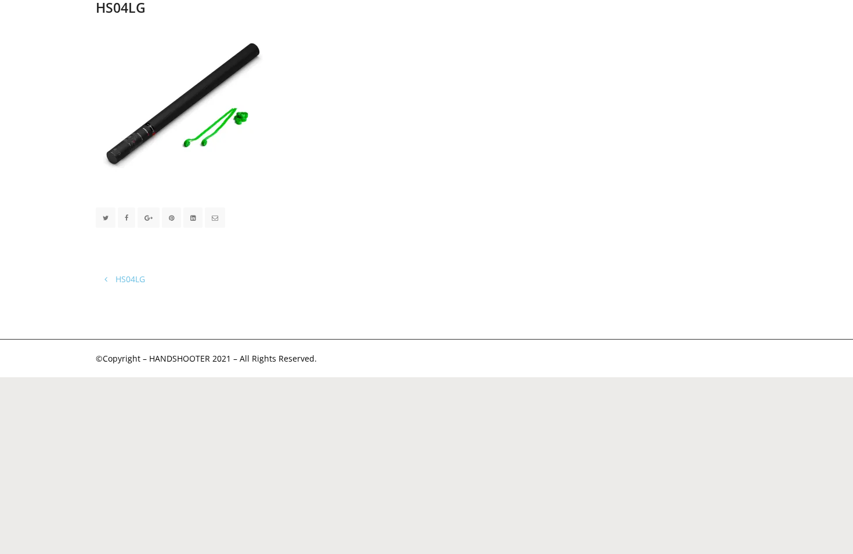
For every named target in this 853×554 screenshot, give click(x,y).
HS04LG (129, 279)
